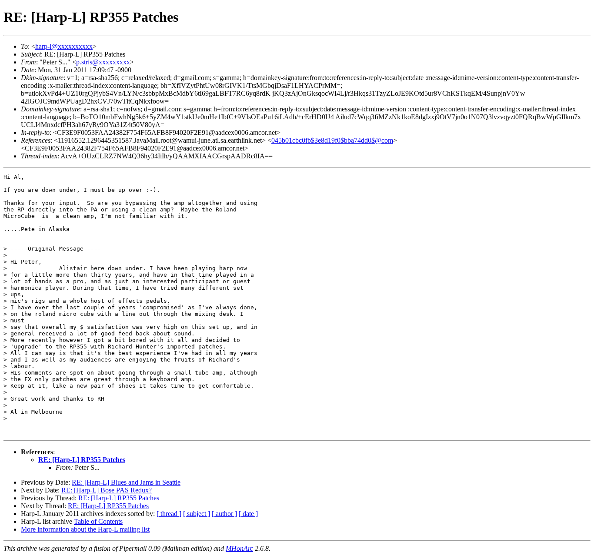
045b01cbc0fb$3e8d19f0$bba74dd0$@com (332, 140)
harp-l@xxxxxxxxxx (64, 46)
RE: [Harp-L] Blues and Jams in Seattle (126, 482)
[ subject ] (196, 513)
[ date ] (248, 513)
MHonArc (239, 548)
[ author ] (224, 513)
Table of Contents (98, 521)
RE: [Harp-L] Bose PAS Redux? (106, 490)
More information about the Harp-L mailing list (85, 529)
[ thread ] (169, 513)
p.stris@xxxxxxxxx (103, 62)
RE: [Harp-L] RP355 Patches (81, 459)
